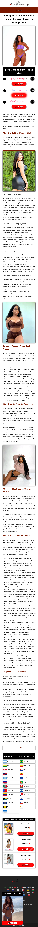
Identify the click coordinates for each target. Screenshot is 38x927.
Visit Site (19, 84)
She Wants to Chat (12, 893)
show (22, 748)
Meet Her (12, 923)
